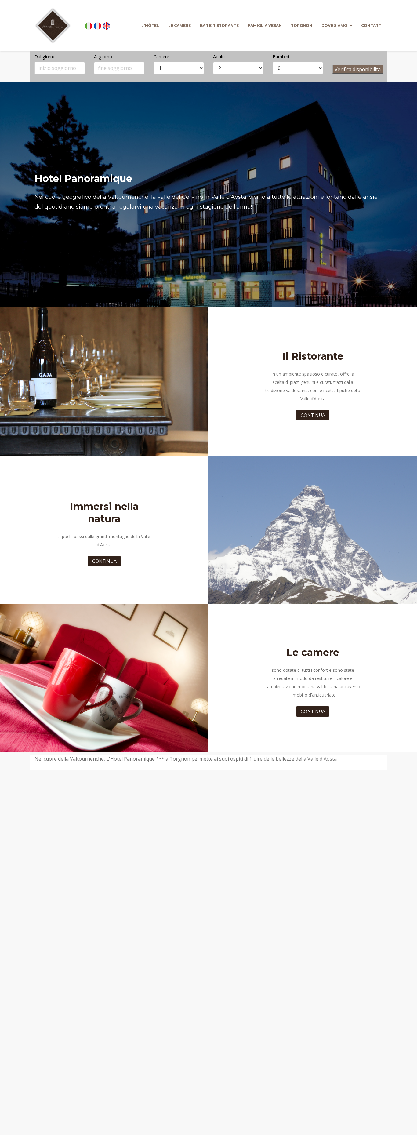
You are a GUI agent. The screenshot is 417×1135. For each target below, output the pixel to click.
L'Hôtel (150, 25)
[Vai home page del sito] (52, 25)
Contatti (372, 25)
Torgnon (301, 25)
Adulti (219, 57)
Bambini (281, 57)
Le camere (179, 25)
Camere (161, 57)
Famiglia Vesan (265, 25)
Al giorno (103, 57)
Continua (313, 415)
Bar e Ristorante (219, 25)
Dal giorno (45, 57)
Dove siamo (334, 25)
